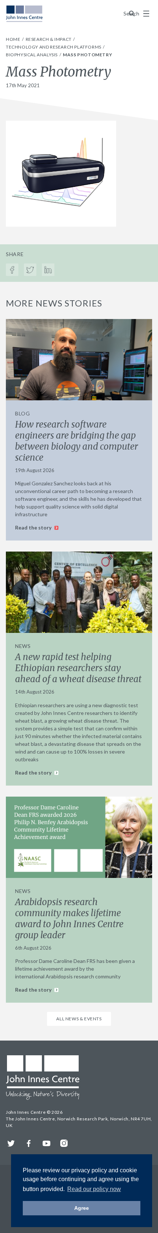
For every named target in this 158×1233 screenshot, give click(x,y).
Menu (146, 14)
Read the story (34, 527)
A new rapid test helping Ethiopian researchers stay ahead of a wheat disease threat (78, 668)
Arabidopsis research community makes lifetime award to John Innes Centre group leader (69, 918)
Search (131, 13)
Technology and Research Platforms (54, 47)
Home (13, 39)
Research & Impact (49, 39)
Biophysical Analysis (32, 54)
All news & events (78, 1018)
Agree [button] (81, 1208)
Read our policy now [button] (94, 1189)
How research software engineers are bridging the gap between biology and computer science (76, 441)
